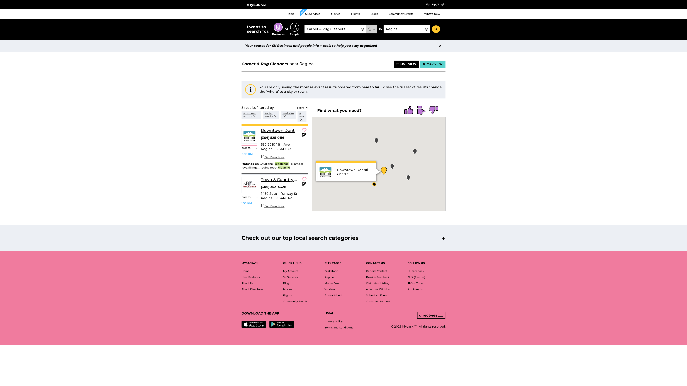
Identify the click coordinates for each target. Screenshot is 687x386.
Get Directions (274, 157)
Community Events (401, 14)
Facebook (417, 271)
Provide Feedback (377, 277)
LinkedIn (417, 289)
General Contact (376, 271)
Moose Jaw (332, 283)
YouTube (417, 283)
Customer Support (378, 301)
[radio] (409, 110)
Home (290, 14)
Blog (286, 283)
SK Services (312, 14)
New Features (251, 277)
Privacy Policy (334, 321)
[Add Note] (304, 136)
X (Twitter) (418, 277)
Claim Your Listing (377, 283)
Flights (355, 14)
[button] (371, 29)
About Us (248, 283)
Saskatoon (331, 271)
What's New (432, 14)
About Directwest (253, 289)
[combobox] (335, 29)
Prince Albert (333, 295)
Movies (335, 14)
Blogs (374, 14)
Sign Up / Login (435, 4)
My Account (290, 271)
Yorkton (330, 289)
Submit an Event (377, 295)
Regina (329, 277)
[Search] (436, 29)
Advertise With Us (378, 289)
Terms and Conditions (339, 327)
